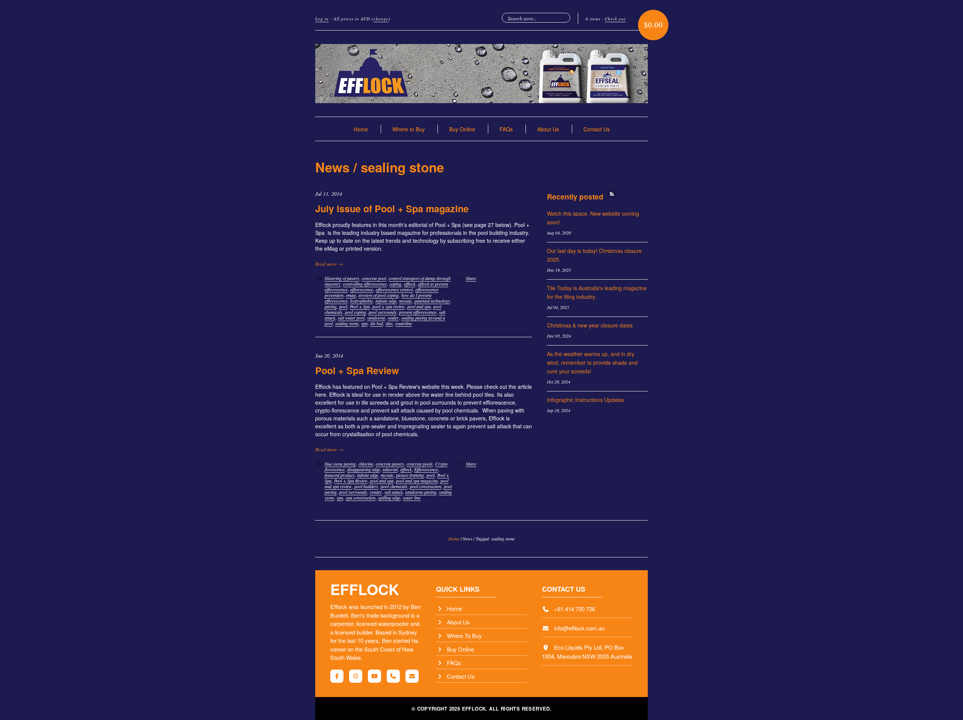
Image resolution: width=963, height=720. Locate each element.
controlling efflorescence (365, 284)
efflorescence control (394, 289)
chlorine (365, 464)
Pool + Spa (360, 306)
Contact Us (596, 129)
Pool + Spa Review (357, 370)
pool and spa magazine (417, 481)
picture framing (410, 475)
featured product (339, 475)
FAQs (506, 129)
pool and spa (419, 306)
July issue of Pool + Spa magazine (392, 208)
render (376, 492)
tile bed (376, 323)
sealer (393, 318)
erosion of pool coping (378, 295)
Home (361, 129)
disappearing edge (363, 469)
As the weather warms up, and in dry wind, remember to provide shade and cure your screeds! (592, 362)
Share (471, 278)
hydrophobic (361, 301)
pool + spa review (388, 306)
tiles (389, 323)
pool (343, 306)
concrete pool (374, 278)
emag (351, 295)
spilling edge (389, 498)
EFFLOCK (364, 589)
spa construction (360, 498)
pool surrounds (382, 312)
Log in (322, 18)
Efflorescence (426, 469)
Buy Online (462, 129)
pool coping (355, 312)
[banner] (481, 73)
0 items (593, 18)
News (332, 167)
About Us (548, 129)
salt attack (393, 492)
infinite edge (385, 301)
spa (364, 323)
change (381, 18)
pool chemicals (394, 486)
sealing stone (346, 323)
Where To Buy (464, 635)
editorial (390, 469)
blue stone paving (340, 464)
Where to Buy (408, 129)
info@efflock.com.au (579, 628)
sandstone (376, 318)
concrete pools (420, 464)
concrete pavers (390, 464)
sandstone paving (420, 492)
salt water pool (351, 318)
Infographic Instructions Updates (585, 399)
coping (395, 284)
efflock (409, 284)
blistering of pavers (342, 278)
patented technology (432, 301)
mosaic (405, 301)
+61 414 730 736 (574, 609)
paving (331, 306)
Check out (615, 18)
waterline (403, 323)
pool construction (425, 486)
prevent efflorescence (417, 312)
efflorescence (361, 289)
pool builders (366, 486)
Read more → (329, 263)
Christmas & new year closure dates (590, 325)
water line (412, 498)
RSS (612, 194)
